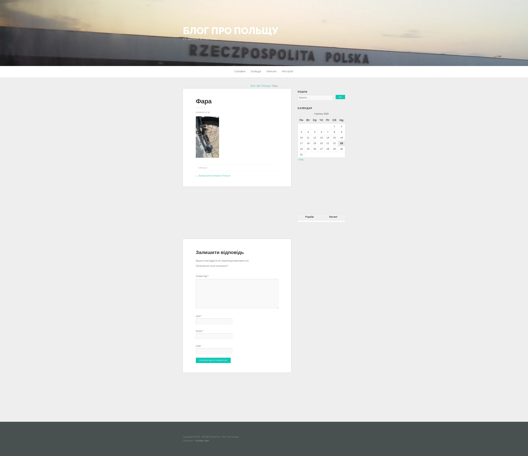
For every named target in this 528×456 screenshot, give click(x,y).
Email (199, 331)
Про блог (288, 71)
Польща (256, 71)
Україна (271, 71)
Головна (240, 71)
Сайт (198, 346)
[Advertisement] (237, 212)
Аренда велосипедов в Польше (214, 175)
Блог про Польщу (230, 30)
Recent (333, 216)
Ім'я (198, 316)
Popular (309, 216)
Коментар (202, 276)
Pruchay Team (202, 440)
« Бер (300, 159)
